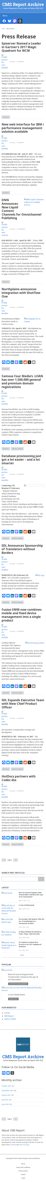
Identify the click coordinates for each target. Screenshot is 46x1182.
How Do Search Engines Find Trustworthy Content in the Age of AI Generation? (31, 895)
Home (3, 28)
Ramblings (13, 999)
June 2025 (5, 1104)
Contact (23, 1174)
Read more (6, 117)
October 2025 (6, 1086)
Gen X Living (24, 1145)
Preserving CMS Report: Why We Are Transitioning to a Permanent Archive (31, 921)
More (22, 955)
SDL (9, 578)
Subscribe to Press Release (2, 867)
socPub (7, 1013)
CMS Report (22, 229)
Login (23, 1178)
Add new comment (17, 448)
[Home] (23, 1044)
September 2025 (7, 1090)
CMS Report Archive (23, 4)
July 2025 (5, 1100)
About (23, 1164)
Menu (5, 15)
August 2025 (6, 1095)
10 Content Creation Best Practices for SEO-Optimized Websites (30, 944)
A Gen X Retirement (26, 905)
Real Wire (21, 61)
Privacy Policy (23, 1171)
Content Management (18, 984)
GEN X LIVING (10, 1019)
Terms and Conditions (23, 1167)
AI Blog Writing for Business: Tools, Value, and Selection (30, 933)
